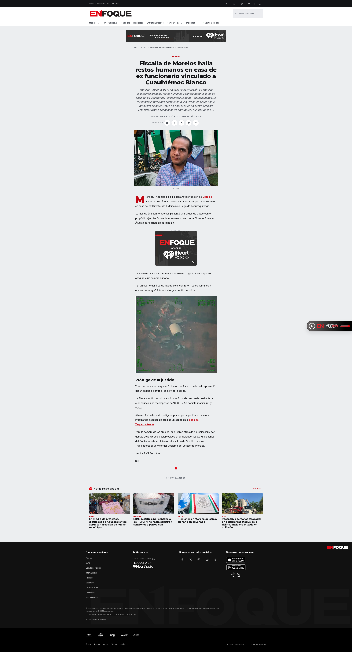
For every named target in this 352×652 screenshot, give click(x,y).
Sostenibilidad (212, 23)
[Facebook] (226, 3)
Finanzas (125, 23)
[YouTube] (249, 3)
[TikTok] (215, 560)
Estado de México (93, 567)
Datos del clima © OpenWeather (96, 619)
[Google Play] (236, 567)
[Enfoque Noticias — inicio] (110, 13)
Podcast (190, 23)
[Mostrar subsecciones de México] (98, 23)
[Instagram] (242, 3)
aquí (153, 558)
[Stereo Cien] (124, 635)
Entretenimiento (155, 23)
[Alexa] (236, 575)
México (93, 23)
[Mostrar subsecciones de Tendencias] (181, 23)
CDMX (88, 562)
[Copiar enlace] (196, 123)
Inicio (136, 47)
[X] (234, 3)
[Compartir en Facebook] (174, 123)
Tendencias (173, 23)
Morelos (207, 196)
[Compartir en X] (181, 123)
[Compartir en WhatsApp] (167, 123)
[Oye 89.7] (112, 635)
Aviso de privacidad (101, 644)
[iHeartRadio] (143, 565)
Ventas (88, 644)
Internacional (110, 23)
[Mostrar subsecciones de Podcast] (197, 23)
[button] (176, 158)
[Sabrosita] (136, 635)
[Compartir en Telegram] (189, 123)
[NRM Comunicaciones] (89, 635)
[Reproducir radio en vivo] (312, 326)
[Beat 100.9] (101, 635)
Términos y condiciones (120, 644)
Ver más (257, 488)
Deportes (138, 23)
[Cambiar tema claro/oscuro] (260, 3)
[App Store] (236, 560)
